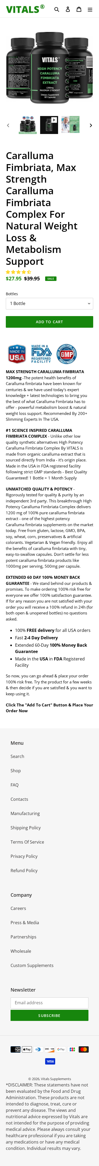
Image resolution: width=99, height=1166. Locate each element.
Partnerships (23, 937)
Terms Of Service (27, 842)
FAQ (14, 785)
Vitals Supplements (56, 1078)
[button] (19, 272)
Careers (18, 908)
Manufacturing (25, 813)
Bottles (12, 293)
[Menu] (90, 9)
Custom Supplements (32, 965)
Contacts (19, 799)
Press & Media (25, 923)
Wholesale (21, 951)
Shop (16, 771)
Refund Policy (24, 870)
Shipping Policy (26, 828)
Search (17, 756)
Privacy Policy (24, 856)
